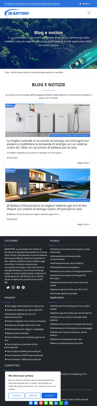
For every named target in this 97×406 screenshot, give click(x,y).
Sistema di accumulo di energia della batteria (68, 318)
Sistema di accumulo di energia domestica (72, 271)
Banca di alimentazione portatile (67, 343)
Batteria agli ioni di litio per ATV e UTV (70, 289)
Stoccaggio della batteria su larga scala (25, 306)
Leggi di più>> (83, 162)
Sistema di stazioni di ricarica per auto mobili (69, 284)
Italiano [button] (85, 3)
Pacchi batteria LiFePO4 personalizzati (25, 355)
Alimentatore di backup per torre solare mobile (70, 307)
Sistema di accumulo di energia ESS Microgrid (68, 277)
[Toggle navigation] (88, 12)
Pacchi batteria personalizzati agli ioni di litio (25, 339)
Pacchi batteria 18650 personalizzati (24, 359)
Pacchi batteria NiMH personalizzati (24, 351)
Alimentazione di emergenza (65, 267)
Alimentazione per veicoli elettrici (68, 263)
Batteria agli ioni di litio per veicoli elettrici (72, 313)
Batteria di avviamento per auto (67, 339)
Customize (16, 395)
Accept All (49, 395)
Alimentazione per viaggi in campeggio (25, 329)
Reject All (33, 395)
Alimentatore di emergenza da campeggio (72, 328)
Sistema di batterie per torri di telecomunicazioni (20, 315)
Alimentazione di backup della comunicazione (65, 258)
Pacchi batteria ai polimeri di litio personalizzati (21, 346)
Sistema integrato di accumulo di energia (26, 321)
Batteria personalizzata (18, 333)
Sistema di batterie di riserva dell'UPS (24, 310)
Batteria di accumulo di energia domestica (72, 324)
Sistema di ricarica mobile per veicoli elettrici (68, 334)
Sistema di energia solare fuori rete (23, 325)
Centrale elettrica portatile (64, 293)
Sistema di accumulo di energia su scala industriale (70, 251)
